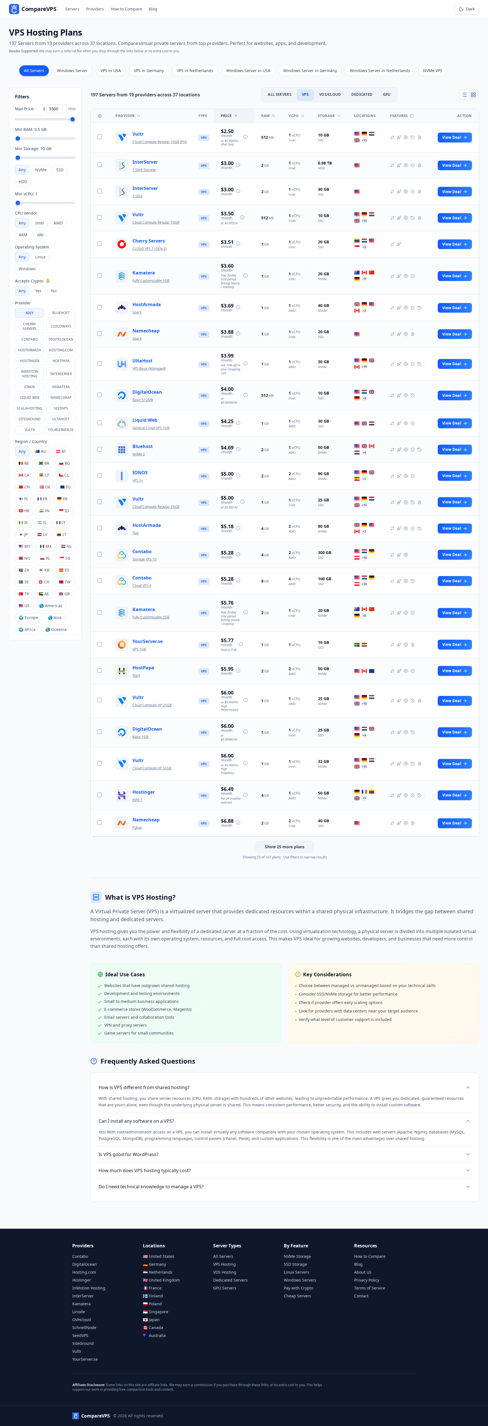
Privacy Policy (366, 1280)
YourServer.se (61, 429)
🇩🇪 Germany (154, 1264)
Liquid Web (30, 397)
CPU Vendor (26, 213)
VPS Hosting (224, 1264)
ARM (23, 234)
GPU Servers (224, 1288)
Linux (40, 256)
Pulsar (137, 827)
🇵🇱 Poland (152, 1303)
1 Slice (137, 196)
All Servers (34, 70)
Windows (27, 268)
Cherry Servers (29, 326)
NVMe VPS (432, 70)
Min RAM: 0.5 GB (31, 129)
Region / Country (31, 441)
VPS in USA (111, 70)
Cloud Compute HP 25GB (152, 705)
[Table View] (464, 94)
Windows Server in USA (248, 70)
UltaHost (60, 419)
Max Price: (24, 108)
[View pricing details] (245, 137)
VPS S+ (137, 480)
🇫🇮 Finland (153, 1296)
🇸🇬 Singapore (155, 1311)
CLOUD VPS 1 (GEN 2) (149, 248)
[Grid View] (473, 94)
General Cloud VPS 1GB (150, 427)
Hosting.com (61, 350)
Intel (39, 223)
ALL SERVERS (279, 94)
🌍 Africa (27, 629)
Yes (38, 290)
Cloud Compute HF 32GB (151, 768)
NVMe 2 (138, 454)
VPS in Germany (149, 70)
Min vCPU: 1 (26, 193)
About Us (362, 1272)
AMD (58, 223)
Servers (72, 9)
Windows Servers (300, 1280)
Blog (153, 9)
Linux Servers (296, 1272)
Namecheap (61, 397)
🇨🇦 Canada (153, 1327)
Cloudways (61, 326)
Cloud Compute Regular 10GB (155, 222)
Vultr (30, 429)
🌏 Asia (55, 617)
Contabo (29, 339)
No (53, 290)
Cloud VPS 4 (141, 585)
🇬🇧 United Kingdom (161, 1280)
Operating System (32, 247)
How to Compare (126, 9)
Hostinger (29, 360)
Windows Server (72, 70)
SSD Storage (295, 1264)
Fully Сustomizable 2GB (150, 617)
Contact (361, 1296)
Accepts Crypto (29, 281)
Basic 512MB (142, 399)
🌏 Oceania (56, 629)
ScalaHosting (29, 408)
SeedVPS (61, 408)
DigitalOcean (61, 339)
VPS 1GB (139, 649)
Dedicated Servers (230, 1280)
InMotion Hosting (29, 373)
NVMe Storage (297, 1256)
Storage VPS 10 (144, 559)
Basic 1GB (140, 736)
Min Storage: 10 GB (33, 148)
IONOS (29, 386)
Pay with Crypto (298, 1288)
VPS (305, 94)
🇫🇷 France (152, 1288)
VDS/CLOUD (330, 94)
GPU (387, 94)
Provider (23, 303)
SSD (60, 169)
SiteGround (29, 419)
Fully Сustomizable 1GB (150, 280)
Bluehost (61, 312)
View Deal (451, 137)
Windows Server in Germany (310, 70)
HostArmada (29, 350)
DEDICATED (362, 94)
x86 (40, 234)
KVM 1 (137, 799)
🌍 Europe (28, 617)
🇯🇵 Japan (151, 1319)
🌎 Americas (50, 605)
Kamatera (61, 386)
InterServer (61, 373)
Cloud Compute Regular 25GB (155, 506)
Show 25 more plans (284, 846)
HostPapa (61, 360)
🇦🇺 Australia (154, 1335)
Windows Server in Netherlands (380, 70)
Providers (95, 9)
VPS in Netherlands (195, 70)
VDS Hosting (224, 1272)
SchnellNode (84, 1327)
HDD (23, 181)
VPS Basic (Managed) (149, 368)
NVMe (41, 169)
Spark (136, 312)
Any (22, 169)
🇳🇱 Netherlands (158, 1272)
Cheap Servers (297, 1296)
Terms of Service (369, 1288)
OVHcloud (81, 1319)
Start (136, 675)
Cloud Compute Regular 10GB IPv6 (159, 141)
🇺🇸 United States (158, 1256)
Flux (135, 533)
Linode (78, 1311)
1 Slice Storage (144, 169)
